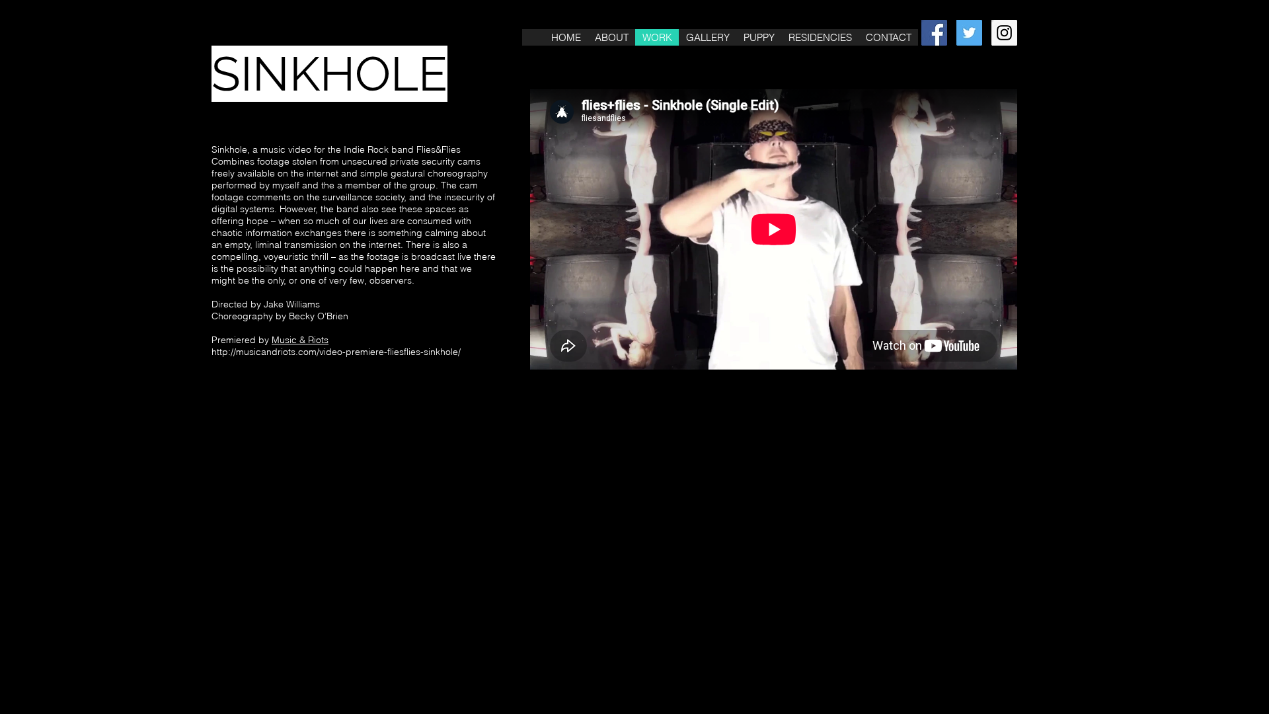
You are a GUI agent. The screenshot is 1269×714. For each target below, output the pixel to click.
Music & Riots (300, 340)
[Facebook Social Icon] (934, 33)
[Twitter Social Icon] (969, 33)
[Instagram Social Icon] (1004, 33)
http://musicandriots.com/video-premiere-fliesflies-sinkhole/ (336, 352)
